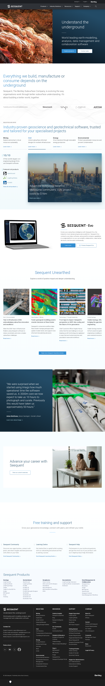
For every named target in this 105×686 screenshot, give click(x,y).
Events (54, 628)
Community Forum (57, 631)
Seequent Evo (86, 584)
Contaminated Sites (41, 666)
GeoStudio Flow (27, 598)
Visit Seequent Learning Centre (45, 556)
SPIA (44, 591)
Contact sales (85, 51)
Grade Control (39, 620)
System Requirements (75, 635)
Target (5, 587)
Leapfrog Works (12, 178)
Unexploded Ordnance (42, 664)
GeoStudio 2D (27, 595)
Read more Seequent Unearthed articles (52, 351)
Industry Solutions (55, 6)
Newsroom (88, 646)
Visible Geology (56, 641)
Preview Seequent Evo (87, 244)
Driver (4, 595)
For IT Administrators (74, 661)
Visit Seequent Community (11, 556)
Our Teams (88, 628)
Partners (87, 639)
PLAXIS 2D (26, 587)
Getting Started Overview (75, 631)
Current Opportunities (91, 626)
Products (43, 6)
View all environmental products (10, 192)
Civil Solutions (40, 631)
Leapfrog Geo (7, 582)
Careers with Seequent (91, 624)
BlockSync (85, 586)
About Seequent (89, 615)
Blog (53, 617)
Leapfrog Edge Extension (69, 582)
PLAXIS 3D (26, 589)
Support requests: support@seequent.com (14, 630)
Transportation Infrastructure (44, 633)
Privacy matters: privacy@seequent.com (14, 634)
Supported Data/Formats (75, 637)
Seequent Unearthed (58, 615)
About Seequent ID (74, 640)
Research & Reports (57, 620)
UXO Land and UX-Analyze (50, 584)
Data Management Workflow (90, 595)
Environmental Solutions (42, 657)
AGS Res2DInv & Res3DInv (50, 589)
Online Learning (73, 650)
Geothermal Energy (41, 644)
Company (86, 6)
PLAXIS (25, 585)
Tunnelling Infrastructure (42, 635)
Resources (68, 6)
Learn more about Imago (14, 418)
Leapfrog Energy (7, 585)
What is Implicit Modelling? (59, 643)
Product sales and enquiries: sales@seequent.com (16, 632)
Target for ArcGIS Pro (9, 589)
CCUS (37, 651)
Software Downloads (74, 633)
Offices (87, 617)
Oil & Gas (38, 646)
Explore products (69, 51)
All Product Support (74, 624)
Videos (54, 622)
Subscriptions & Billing (75, 664)
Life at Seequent (89, 631)
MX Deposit (6, 593)
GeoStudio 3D (27, 596)
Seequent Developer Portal (59, 659)
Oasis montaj (11, 187)
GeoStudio (10, 182)
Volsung (5, 596)
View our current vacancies (20, 471)
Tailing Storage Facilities (42, 624)
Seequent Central (87, 593)
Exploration (39, 617)
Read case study (35, 196)
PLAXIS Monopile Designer (30, 591)
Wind (37, 648)
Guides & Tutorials (74, 653)
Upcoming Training (74, 655)
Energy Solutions (40, 642)
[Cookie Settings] (10, 682)
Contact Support (73, 666)
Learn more (6, 146)
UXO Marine (46, 585)
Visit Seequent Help (75, 556)
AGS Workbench (47, 587)
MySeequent (55, 650)
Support (77, 6)
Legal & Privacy (89, 650)
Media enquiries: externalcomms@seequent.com (16, 636)
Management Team (90, 637)
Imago (5, 591)
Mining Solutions (40, 615)
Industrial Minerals (41, 622)
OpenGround (26, 582)
